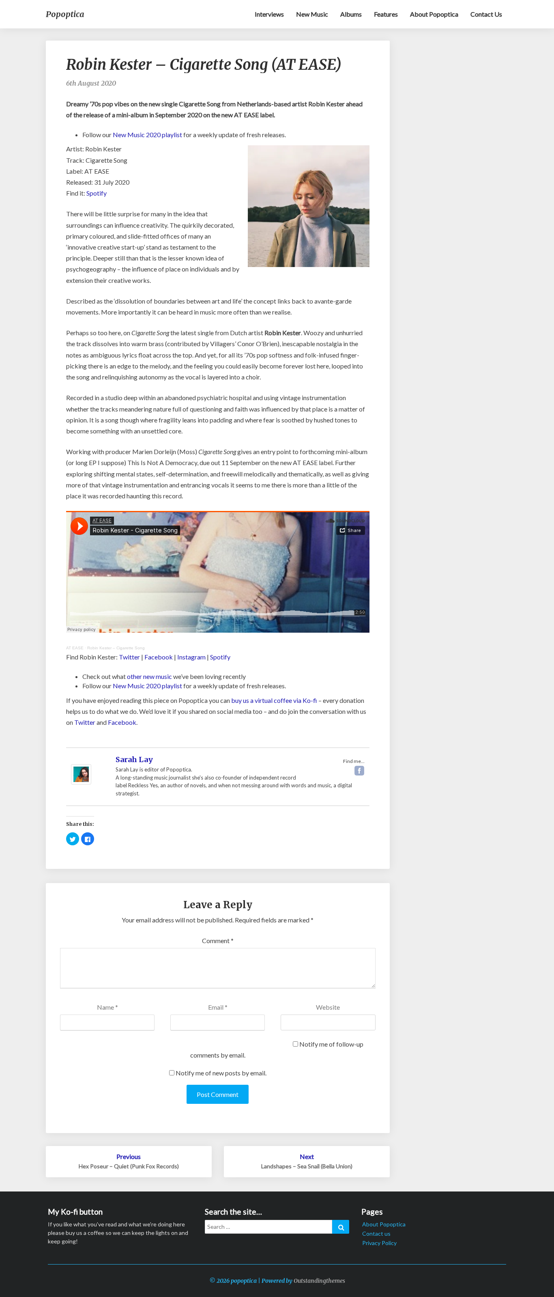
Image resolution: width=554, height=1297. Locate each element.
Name (107, 1007)
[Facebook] (359, 771)
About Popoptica (434, 14)
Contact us (486, 14)
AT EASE (75, 648)
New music (312, 14)
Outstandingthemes (319, 1280)
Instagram (191, 657)
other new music (149, 676)
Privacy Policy (379, 1242)
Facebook (158, 657)
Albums (351, 14)
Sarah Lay (134, 759)
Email (218, 1007)
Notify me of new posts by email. (221, 1073)
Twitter (129, 657)
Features (386, 14)
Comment (218, 940)
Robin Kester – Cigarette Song (116, 648)
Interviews (269, 14)
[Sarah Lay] (81, 769)
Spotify (96, 193)
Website (328, 1007)
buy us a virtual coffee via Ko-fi (274, 700)
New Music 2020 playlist (147, 134)
